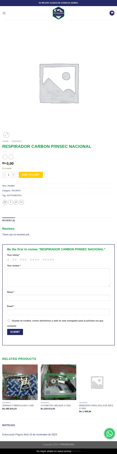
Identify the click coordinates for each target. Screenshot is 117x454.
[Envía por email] (21, 202)
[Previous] (2, 391)
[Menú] (4, 13)
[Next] (114, 391)
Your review (14, 265)
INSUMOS (17, 141)
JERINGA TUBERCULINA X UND (18, 405)
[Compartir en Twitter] (16, 202)
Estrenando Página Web (15, 434)
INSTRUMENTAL (14, 195)
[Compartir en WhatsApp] (5, 202)
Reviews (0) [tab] (8, 220)
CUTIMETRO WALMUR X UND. (56, 405)
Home (5, 141)
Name (10, 292)
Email (10, 306)
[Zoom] (6, 135)
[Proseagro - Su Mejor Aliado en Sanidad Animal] (58, 13)
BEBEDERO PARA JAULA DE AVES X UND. (96, 407)
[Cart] (112, 13)
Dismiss (76, 451)
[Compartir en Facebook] (10, 202)
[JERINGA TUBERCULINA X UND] (20, 382)
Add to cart (31, 174)
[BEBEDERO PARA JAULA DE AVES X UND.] (97, 382)
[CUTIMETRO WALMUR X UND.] (58, 382)
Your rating (13, 255)
